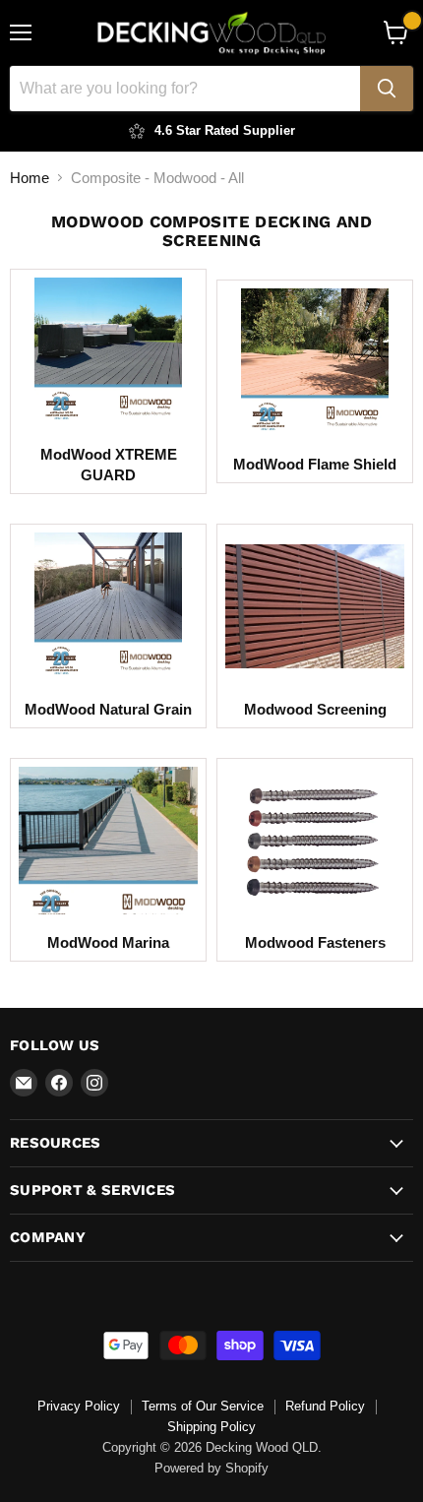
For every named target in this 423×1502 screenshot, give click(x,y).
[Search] (386, 88)
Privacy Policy (78, 1406)
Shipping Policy (211, 1426)
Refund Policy (325, 1406)
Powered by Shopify (211, 1468)
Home (29, 177)
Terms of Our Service (203, 1406)
